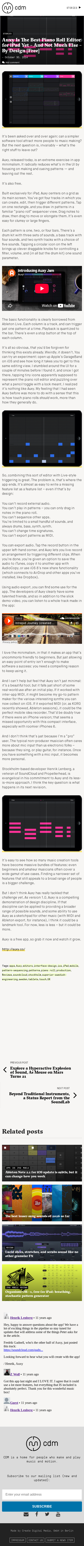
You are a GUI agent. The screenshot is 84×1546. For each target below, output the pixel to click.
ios (60, 965)
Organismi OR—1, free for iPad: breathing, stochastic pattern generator (38, 1294)
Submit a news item (60, 1540)
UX (49, 979)
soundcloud (20, 974)
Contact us (36, 1540)
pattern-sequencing (15, 970)
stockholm (34, 974)
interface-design (45, 965)
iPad (66, 965)
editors (28, 965)
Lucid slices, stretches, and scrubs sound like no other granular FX (41, 1254)
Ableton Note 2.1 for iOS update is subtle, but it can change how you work (41, 1174)
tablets (33, 979)
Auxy (19, 965)
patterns (34, 970)
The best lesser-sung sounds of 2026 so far (37, 1216)
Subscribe (42, 1506)
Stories (7, 33)
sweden (23, 979)
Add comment (13, 62)
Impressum (17, 1540)
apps (12, 965)
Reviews (7, 974)
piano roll (48, 970)
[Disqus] (42, 1361)
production (63, 970)
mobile (74, 965)
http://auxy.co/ (13, 949)
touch (42, 979)
